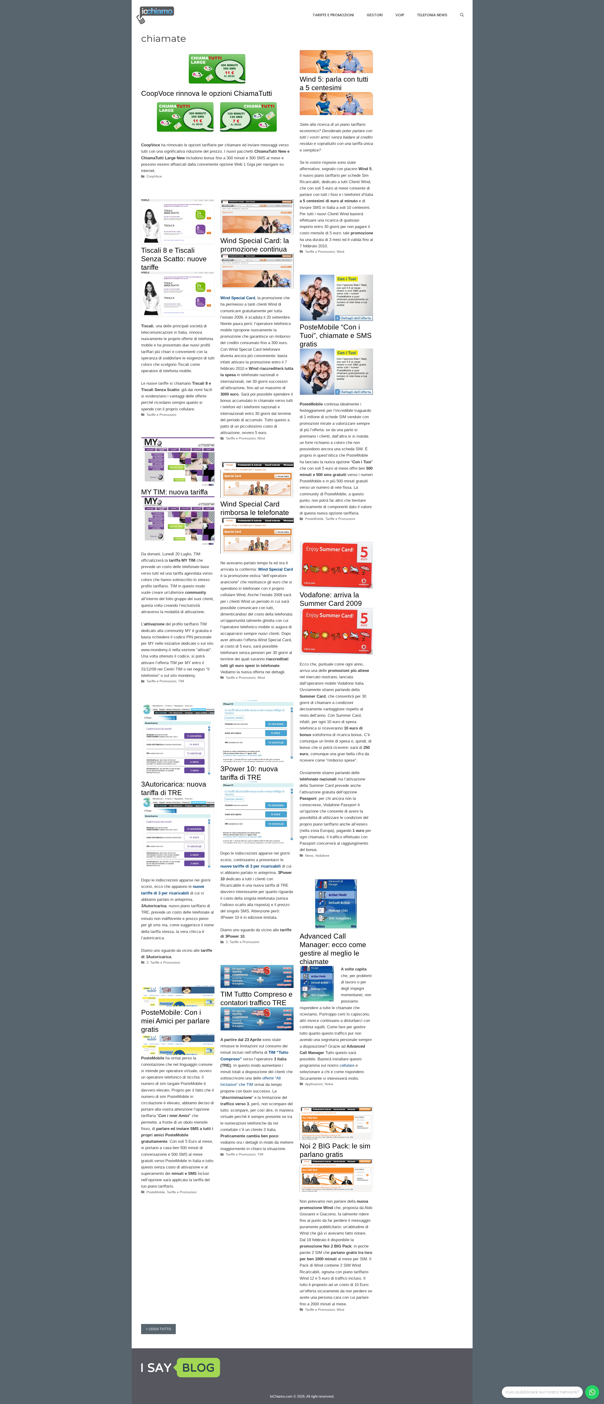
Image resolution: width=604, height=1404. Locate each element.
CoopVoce (154, 176)
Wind (340, 251)
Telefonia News (432, 15)
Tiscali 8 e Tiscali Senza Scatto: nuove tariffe (174, 258)
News (309, 855)
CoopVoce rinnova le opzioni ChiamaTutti (206, 93)
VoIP (399, 15)
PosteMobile (314, 519)
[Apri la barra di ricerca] (462, 15)
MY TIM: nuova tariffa (174, 492)
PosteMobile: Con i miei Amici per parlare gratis (175, 1020)
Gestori (375, 15)
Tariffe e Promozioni (333, 15)
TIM (181, 681)
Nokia (329, 1084)
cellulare (347, 1065)
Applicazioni (314, 1084)
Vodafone (322, 855)
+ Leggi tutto (158, 1329)
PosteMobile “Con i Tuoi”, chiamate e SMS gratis (336, 335)
